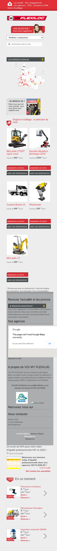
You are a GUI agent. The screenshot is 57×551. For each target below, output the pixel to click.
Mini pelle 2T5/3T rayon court (16, 152)
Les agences (20, 5)
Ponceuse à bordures (31, 486)
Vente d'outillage (15, 8)
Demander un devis (15, 168)
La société (18, 3)
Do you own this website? (23, 344)
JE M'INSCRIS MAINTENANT (21, 306)
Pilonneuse (35, 204)
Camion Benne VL (16, 204)
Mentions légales (37, 434)
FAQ (29, 5)
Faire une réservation (17, 173)
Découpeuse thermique (31, 508)
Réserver (25, 498)
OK (49, 343)
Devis (23, 495)
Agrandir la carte (14, 359)
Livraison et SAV (40, 5)
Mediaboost (29, 439)
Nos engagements (33, 3)
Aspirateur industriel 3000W (33, 529)
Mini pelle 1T (13, 258)
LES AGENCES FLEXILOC (18, 60)
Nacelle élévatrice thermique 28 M (38, 152)
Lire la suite (45, 468)
